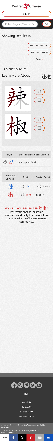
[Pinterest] (30, 437)
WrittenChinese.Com (29, 425)
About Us (26, 402)
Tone (39, 59)
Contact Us (26, 407)
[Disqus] (26, 268)
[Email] (39, 437)
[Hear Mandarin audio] (39, 92)
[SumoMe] (48, 437)
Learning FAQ (26, 412)
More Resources (26, 416)
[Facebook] (13, 437)
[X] (22, 437)
